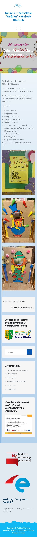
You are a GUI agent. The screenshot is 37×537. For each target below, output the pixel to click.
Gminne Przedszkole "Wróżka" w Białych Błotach (18, 16)
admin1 (10, 81)
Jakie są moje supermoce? (15, 301)
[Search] (29, 352)
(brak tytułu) (12, 377)
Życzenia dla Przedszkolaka (21, 307)
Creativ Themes (18, 533)
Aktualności (14, 84)
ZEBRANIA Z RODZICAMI (16, 381)
